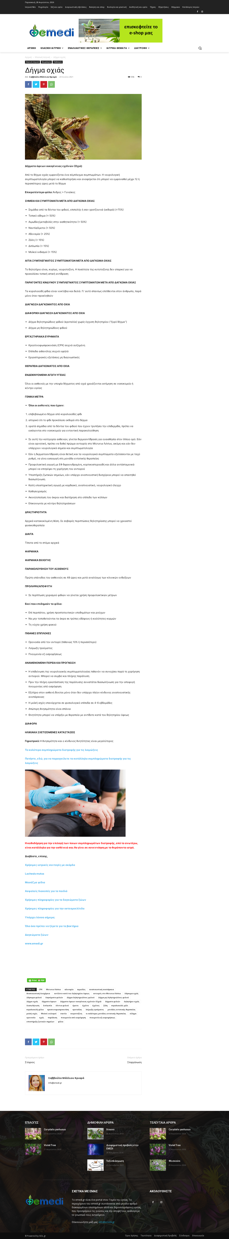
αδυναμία (69, 989)
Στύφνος (30, 1062)
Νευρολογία (46, 62)
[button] (200, 48)
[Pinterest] (43, 84)
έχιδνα (85, 1005)
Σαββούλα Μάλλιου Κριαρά (43, 77)
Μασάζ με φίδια (35, 882)
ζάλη (105, 1005)
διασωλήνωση (32, 1005)
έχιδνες (96, 1005)
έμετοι (76, 1005)
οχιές (41, 1017)
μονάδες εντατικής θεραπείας (121, 1009)
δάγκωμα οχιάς (131, 993)
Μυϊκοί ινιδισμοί (48, 1013)
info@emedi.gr (106, 1222)
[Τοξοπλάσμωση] (95, 1165)
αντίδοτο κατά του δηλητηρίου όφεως (72, 993)
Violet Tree (50, 1145)
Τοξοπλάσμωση (115, 1161)
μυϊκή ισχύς (31, 1013)
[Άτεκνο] (95, 1133)
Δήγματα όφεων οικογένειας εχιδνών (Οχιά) (80, 1001)
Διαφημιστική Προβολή (165, 1235)
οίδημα (133, 1013)
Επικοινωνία (198, 1235)
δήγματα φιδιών (112, 1001)
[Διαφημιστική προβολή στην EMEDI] (95, 1149)
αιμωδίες (81, 989)
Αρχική (28, 57)
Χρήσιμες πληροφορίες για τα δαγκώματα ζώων (55, 899)
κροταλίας (77, 1009)
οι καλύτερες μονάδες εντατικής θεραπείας (106, 1013)
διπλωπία (47, 1005)
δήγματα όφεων (49, 1001)
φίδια (60, 1021)
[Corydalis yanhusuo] (33, 1133)
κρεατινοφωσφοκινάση (58, 1009)
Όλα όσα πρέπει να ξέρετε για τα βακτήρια (51, 926)
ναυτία (63, 1013)
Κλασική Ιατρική (42, 57)
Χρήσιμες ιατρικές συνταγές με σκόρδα (50, 865)
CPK (40, 989)
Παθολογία (58, 62)
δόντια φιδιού (62, 1005)
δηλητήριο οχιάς (131, 1001)
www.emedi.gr (34, 943)
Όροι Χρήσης (131, 1235)
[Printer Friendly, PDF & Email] (36, 980)
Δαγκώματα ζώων (36, 934)
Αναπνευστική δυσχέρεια (38, 993)
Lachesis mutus (34, 873)
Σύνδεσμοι (184, 1235)
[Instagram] (202, 12)
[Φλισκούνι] (158, 1165)
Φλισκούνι (174, 1161)
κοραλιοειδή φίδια (35, 1009)
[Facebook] (197, 12)
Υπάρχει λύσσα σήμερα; (40, 917)
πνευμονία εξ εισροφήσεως (102, 1017)
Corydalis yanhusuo (55, 1129)
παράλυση (52, 1017)
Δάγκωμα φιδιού (34, 997)
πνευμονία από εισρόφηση (73, 1017)
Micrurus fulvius (53, 989)
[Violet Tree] (33, 1149)
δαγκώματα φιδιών (54, 997)
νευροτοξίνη (76, 1013)
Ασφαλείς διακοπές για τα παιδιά (46, 891)
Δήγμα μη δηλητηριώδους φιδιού (113, 997)
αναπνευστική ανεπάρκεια (101, 989)
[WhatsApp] (51, 84)
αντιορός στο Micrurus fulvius (107, 993)
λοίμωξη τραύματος (95, 1009)
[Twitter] (36, 84)
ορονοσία (30, 1017)
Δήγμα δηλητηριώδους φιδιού (81, 997)
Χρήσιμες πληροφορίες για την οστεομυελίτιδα (54, 908)
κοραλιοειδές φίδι (119, 1005)
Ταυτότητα (146, 1235)
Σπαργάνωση (134, 1062)
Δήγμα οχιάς (32, 1001)
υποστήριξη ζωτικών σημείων (40, 1021)
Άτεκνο (110, 1129)
